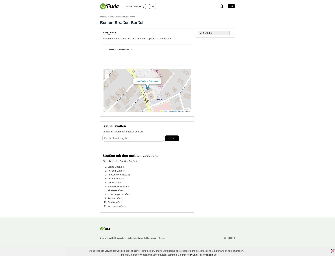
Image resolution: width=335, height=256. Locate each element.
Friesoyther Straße (117, 174)
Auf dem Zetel (115, 170)
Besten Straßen (122, 17)
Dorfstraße (113, 182)
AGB (111, 238)
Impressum (152, 238)
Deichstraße (114, 202)
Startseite (103, 17)
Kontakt (162, 238)
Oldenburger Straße (118, 194)
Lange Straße (115, 167)
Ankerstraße (114, 198)
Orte (153, 6)
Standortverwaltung (135, 6)
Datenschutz (120, 238)
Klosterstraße (115, 190)
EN (229, 238)
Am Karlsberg (115, 178)
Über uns (104, 238)
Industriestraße (115, 206)
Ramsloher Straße (117, 186)
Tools (112, 17)
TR (233, 238)
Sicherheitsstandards (137, 238)
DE (225, 238)
